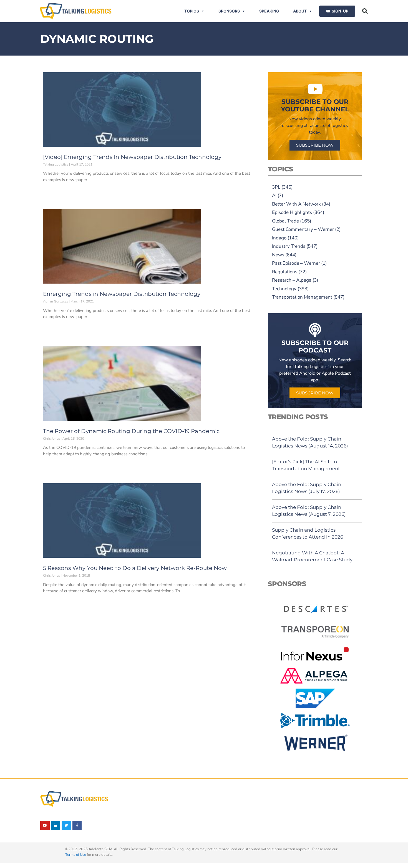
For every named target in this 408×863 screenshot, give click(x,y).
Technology (284, 289)
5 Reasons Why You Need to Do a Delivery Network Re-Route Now (135, 568)
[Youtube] (45, 825)
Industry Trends (288, 246)
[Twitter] (66, 825)
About (300, 11)
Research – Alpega (291, 280)
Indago (279, 238)
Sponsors (229, 11)
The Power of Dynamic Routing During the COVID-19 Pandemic (131, 431)
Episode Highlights (292, 212)
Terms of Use (75, 854)
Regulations (284, 272)
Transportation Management (302, 297)
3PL (276, 187)
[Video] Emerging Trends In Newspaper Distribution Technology (132, 157)
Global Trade (285, 221)
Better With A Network (296, 204)
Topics (191, 11)
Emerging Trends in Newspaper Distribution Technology (121, 294)
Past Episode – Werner (296, 263)
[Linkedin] (56, 825)
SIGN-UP (340, 11)
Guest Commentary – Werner (303, 229)
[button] (365, 11)
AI (274, 195)
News (278, 255)
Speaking (269, 11)
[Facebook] (77, 825)
